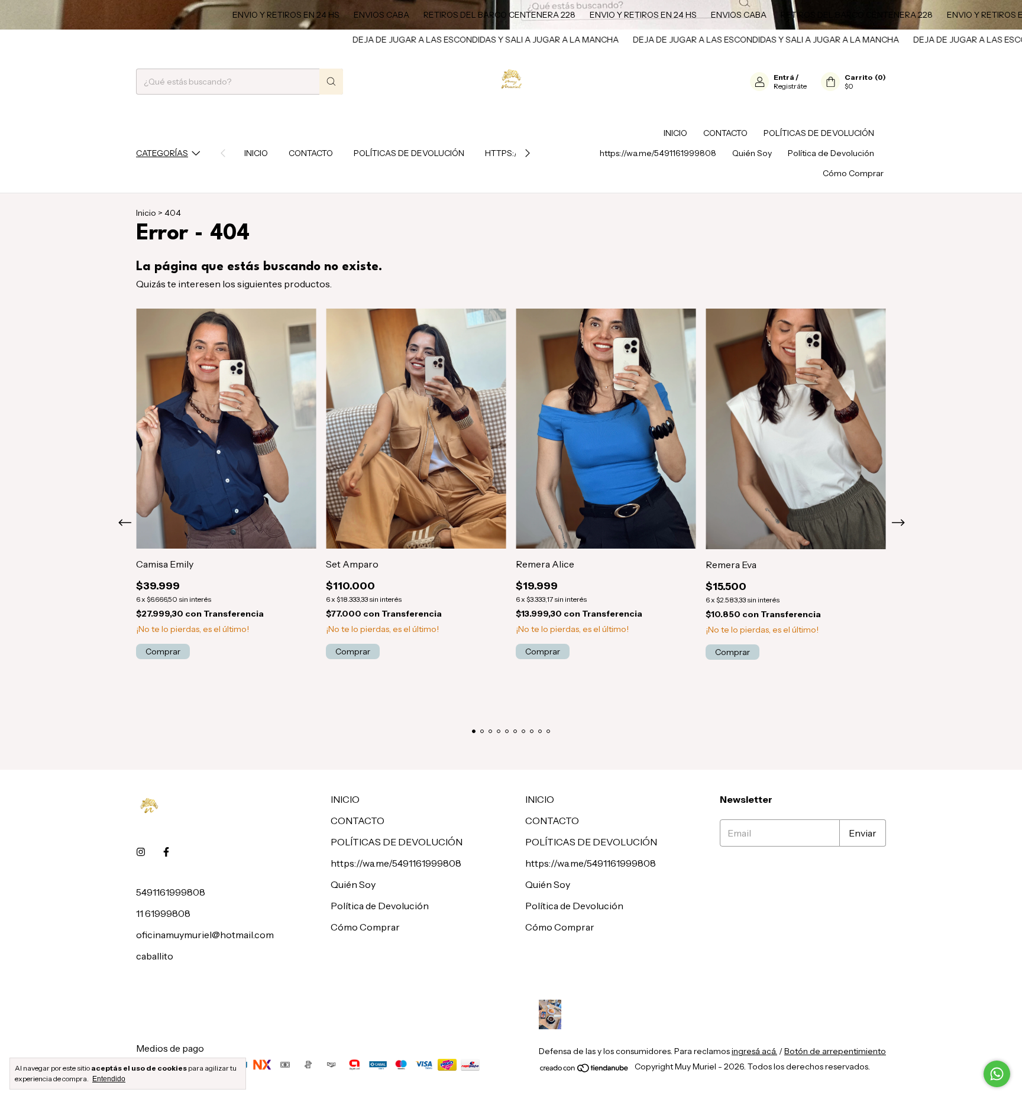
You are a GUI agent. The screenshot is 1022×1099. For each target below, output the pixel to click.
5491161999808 (170, 892)
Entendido (108, 1079)
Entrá (784, 77)
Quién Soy (752, 153)
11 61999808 (163, 913)
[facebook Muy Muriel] (166, 852)
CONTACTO (311, 153)
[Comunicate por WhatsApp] (997, 1074)
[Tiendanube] (584, 1070)
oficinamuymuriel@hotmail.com (205, 935)
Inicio (146, 213)
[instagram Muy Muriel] (140, 852)
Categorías (162, 153)
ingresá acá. (754, 1051)
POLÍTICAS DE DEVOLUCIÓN (409, 153)
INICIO (256, 153)
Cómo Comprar (853, 173)
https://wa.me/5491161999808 (658, 153)
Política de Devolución (831, 153)
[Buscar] (331, 82)
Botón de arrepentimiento (835, 1051)
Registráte (790, 86)
